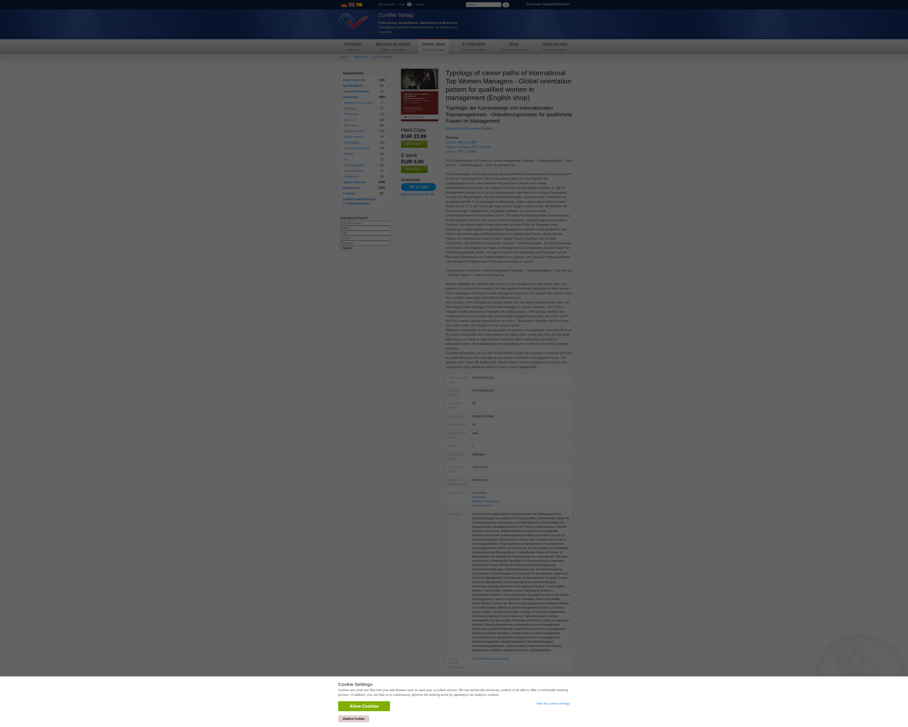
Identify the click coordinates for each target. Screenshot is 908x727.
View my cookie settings (553, 703)
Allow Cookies (364, 706)
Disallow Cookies (353, 718)
